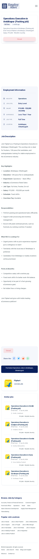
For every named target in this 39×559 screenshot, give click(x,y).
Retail (23, 505)
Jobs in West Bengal (28, 524)
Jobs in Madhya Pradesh (8, 530)
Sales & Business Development (10, 508)
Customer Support (31, 502)
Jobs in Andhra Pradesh (8, 533)
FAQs (17, 549)
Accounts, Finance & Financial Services (12, 502)
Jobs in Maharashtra (31, 521)
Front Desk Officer (6, 505)
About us (3, 553)
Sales (28, 505)
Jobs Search (10, 549)
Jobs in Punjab (16, 524)
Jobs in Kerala (5, 521)
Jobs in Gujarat (5, 524)
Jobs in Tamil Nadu (18, 527)
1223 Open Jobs (18, 384)
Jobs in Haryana (30, 527)
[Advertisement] (19, 65)
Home (3, 549)
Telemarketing (5, 511)
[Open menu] (36, 6)
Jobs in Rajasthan (22, 530)
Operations (22, 99)
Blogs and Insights (25, 549)
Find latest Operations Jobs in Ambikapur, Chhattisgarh (19, 369)
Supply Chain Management (28, 508)
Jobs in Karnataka (6, 527)
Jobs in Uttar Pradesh (17, 521)
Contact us (11, 553)
